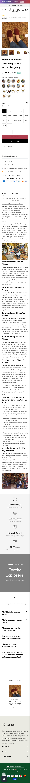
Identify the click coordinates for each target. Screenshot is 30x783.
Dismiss (19, 2)
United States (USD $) (15, 766)
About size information (10, 106)
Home (3, 15)
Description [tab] (6, 193)
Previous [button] (3, 36)
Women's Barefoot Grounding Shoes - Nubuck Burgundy (15, 703)
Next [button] (27, 36)
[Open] (4, 779)
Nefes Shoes (15, 699)
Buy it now (15, 141)
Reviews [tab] (15, 193)
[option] (15, 35)
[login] (22, 10)
